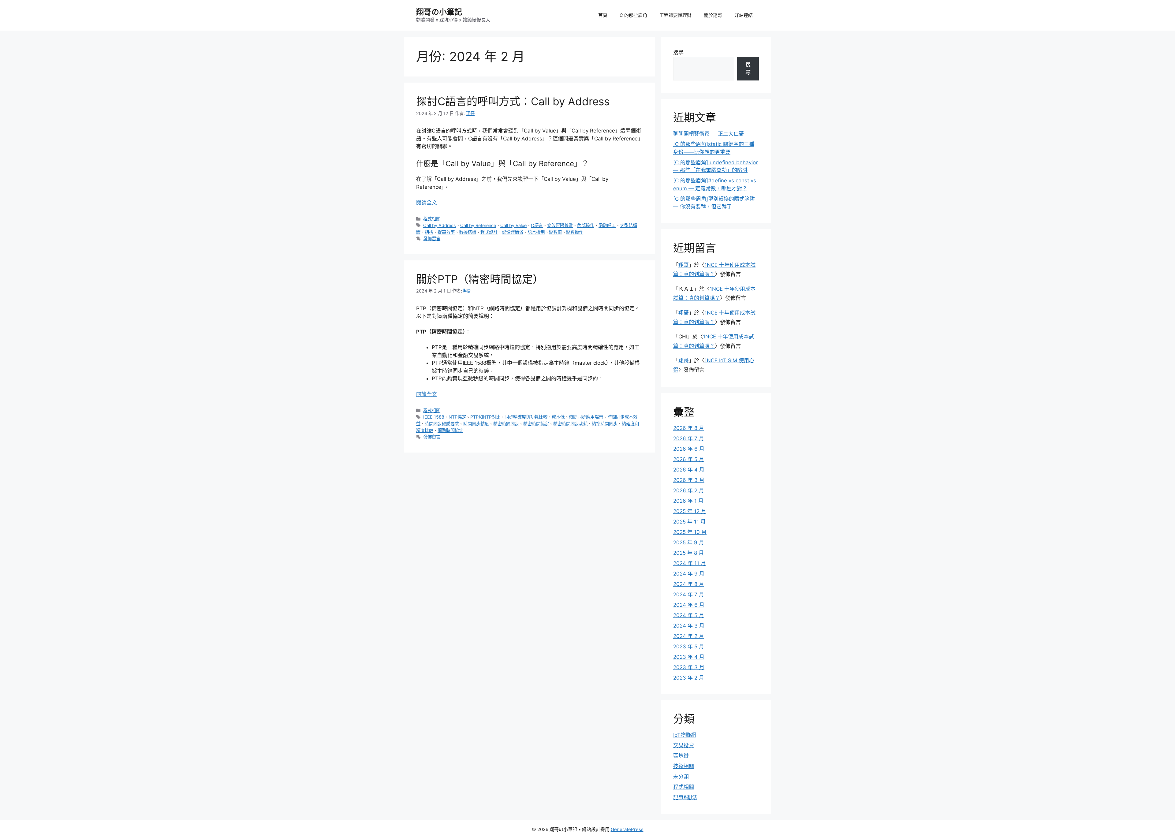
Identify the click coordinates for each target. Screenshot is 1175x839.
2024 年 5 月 (688, 615)
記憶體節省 (512, 232)
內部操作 (585, 225)
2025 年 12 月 (689, 511)
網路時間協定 (450, 430)
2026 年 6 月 (688, 449)
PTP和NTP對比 (485, 417)
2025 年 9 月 (688, 542)
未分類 (681, 777)
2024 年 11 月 (689, 563)
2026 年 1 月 (688, 501)
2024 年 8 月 (688, 584)
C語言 (537, 225)
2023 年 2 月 (688, 678)
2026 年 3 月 (688, 480)
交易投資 (683, 745)
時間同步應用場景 (586, 417)
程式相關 (431, 218)
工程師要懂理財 (675, 15)
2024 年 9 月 (688, 574)
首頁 (602, 15)
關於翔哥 (713, 15)
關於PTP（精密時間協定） (479, 279)
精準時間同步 (604, 423)
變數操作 (574, 232)
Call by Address (439, 225)
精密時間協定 (536, 423)
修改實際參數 (560, 225)
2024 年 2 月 (688, 636)
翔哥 (683, 265)
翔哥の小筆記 (439, 12)
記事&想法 (685, 797)
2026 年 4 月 (688, 470)
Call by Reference (478, 225)
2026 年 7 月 (688, 438)
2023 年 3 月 (688, 667)
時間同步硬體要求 (442, 423)
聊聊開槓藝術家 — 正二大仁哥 (708, 134)
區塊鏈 (681, 756)
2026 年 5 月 (688, 459)
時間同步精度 (476, 423)
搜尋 (678, 53)
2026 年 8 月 (688, 428)
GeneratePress (627, 829)
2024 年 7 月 (688, 594)
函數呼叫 (607, 225)
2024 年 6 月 (688, 605)
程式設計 (489, 232)
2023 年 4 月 (688, 657)
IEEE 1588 (433, 417)
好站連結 (743, 15)
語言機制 (536, 232)
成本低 (558, 417)
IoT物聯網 (684, 735)
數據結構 (467, 232)
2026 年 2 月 (688, 490)
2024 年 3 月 (688, 626)
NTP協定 (457, 417)
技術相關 (683, 766)
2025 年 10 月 (690, 532)
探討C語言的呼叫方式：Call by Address (513, 101)
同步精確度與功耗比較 (526, 417)
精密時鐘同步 (506, 423)
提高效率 (446, 232)
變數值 (555, 232)
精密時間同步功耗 (570, 423)
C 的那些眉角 (633, 15)
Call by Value (513, 225)
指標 (429, 232)
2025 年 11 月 (689, 522)
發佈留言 (431, 238)
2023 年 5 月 (688, 646)
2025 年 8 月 (688, 553)
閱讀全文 (426, 202)
